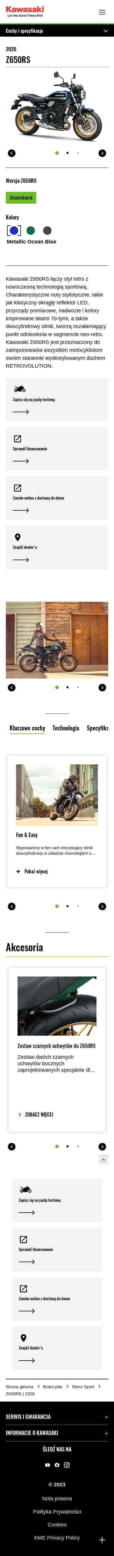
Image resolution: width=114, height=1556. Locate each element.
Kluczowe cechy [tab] (27, 728)
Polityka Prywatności (57, 1511)
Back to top (103, 1159)
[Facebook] (57, 1465)
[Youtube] (47, 1465)
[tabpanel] (57, 850)
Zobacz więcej (39, 1115)
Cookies (57, 1525)
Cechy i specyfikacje (24, 31)
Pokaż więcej (36, 871)
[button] (57, 399)
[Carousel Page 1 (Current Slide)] (57, 153)
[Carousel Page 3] (77, 153)
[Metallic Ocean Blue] (14, 230)
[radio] (21, 198)
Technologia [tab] (66, 728)
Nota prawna (57, 1499)
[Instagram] (67, 1465)
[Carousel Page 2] (68, 153)
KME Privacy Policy (57, 1537)
